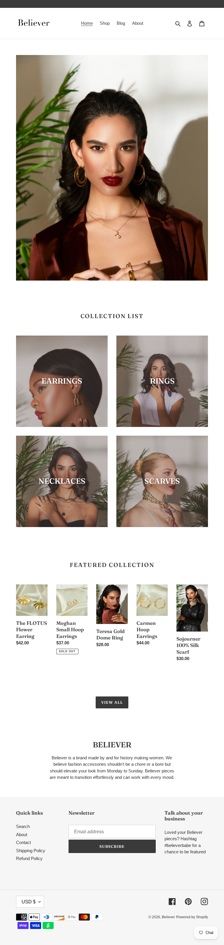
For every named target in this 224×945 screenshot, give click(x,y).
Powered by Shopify (192, 917)
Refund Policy (29, 858)
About (21, 834)
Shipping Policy (30, 850)
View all (112, 702)
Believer (168, 917)
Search (23, 826)
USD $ (29, 901)
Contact (23, 842)
